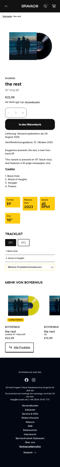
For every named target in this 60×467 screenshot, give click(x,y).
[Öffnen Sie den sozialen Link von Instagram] (33, 379)
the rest (10, 331)
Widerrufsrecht (30, 417)
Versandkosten (32, 102)
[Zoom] (30, 46)
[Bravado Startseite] (29, 6)
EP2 (23, 242)
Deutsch (28, 452)
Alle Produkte (22, 347)
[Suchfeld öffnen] (45, 6)
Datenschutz (30, 430)
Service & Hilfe (30, 413)
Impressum (30, 434)
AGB (30, 426)
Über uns (30, 442)
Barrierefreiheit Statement (30, 438)
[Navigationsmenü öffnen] (6, 6)
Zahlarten (30, 409)
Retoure (30, 422)
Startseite (7, 16)
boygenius (10, 78)
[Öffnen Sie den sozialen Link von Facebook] (26, 379)
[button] (30, 267)
